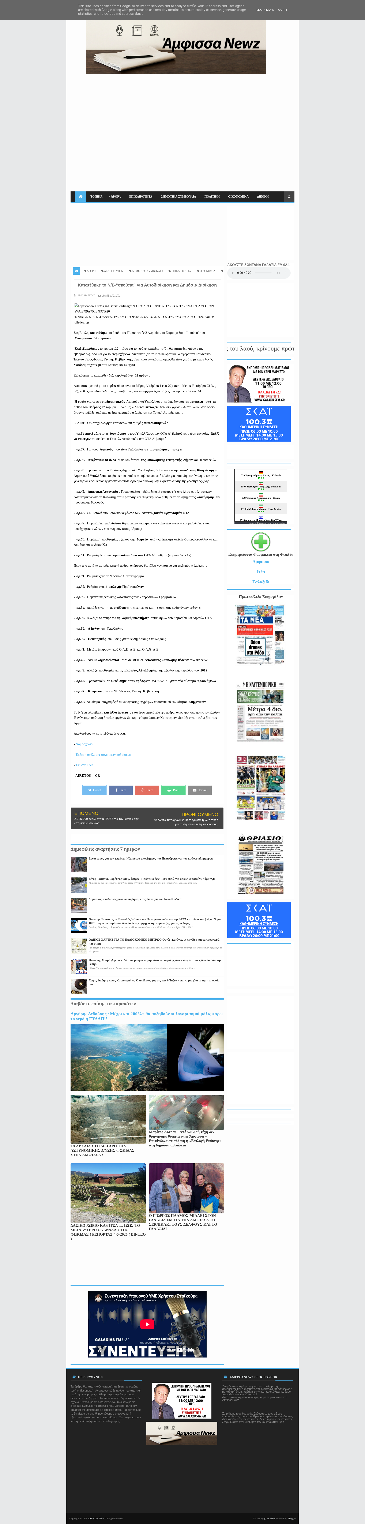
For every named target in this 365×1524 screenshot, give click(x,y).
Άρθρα (116, 196)
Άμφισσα (261, 561)
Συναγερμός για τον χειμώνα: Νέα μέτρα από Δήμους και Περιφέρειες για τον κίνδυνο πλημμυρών (151, 858)
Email (203, 790)
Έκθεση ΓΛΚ (85, 765)
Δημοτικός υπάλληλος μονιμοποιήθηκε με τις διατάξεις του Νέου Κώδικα (135, 899)
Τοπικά (96, 196)
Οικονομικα (238, 196)
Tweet (97, 790)
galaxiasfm (269, 1518)
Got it (283, 9)
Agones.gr (266, 523)
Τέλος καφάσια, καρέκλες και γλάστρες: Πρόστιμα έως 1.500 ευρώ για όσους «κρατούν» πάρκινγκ (152, 878)
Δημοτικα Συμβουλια (178, 196)
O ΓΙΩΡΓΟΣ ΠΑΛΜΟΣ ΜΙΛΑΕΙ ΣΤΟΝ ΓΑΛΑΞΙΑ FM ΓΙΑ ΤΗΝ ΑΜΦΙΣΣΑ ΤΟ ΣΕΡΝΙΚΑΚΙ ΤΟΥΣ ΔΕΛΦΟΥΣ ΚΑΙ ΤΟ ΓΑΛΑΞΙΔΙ (183, 1222)
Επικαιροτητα (140, 196)
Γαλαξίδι (261, 581)
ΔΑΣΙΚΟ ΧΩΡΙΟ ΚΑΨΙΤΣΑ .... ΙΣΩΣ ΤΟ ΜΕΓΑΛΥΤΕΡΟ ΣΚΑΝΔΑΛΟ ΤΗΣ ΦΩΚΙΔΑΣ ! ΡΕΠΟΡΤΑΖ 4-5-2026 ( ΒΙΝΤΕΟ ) (108, 1232)
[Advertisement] (217, 103)
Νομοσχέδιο (84, 744)
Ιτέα (261, 571)
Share (122, 790)
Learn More (265, 9)
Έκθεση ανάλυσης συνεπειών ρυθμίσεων (103, 754)
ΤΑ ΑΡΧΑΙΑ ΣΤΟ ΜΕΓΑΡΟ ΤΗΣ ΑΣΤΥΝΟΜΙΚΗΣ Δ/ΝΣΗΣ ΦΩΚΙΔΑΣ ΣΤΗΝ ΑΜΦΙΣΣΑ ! (103, 1150)
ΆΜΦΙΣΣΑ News (96, 1518)
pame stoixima (280, 523)
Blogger (292, 1518)
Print (176, 790)
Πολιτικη (212, 196)
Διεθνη (263, 196)
